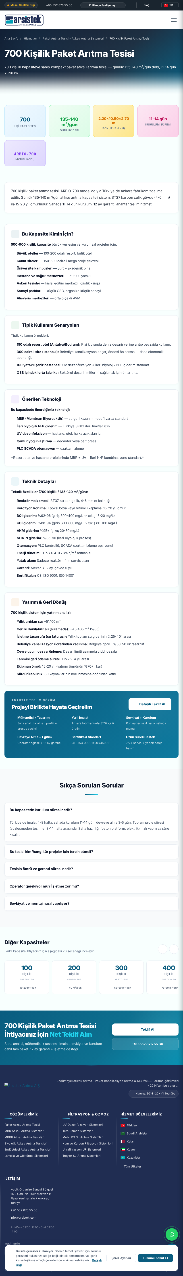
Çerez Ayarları (121, 1258)
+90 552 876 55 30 (59, 5)
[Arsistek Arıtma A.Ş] (22, 1088)
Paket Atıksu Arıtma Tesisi (22, 1124)
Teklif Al (147, 1029)
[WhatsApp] (172, 1234)
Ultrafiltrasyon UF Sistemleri (81, 1149)
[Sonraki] (174, 949)
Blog (147, 5)
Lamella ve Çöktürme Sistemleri (26, 1155)
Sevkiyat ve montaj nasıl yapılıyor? (39, 903)
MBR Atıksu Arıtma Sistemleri (24, 1131)
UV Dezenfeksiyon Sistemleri (82, 1124)
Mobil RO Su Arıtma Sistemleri (82, 1137)
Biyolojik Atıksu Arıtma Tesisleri (25, 1143)
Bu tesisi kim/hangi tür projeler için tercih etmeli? (51, 851)
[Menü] (174, 20)
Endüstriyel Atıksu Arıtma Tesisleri (27, 1149)
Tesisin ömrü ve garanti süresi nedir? (41, 869)
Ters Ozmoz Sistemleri (77, 1131)
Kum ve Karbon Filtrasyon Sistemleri (87, 1143)
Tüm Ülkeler (132, 1166)
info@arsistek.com (23, 1217)
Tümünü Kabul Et (155, 1258)
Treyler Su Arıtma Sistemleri (81, 1155)
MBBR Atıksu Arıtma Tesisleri (24, 1137)
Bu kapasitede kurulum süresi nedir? (41, 810)
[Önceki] (162, 949)
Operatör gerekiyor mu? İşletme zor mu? (44, 886)
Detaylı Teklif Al (152, 704)
